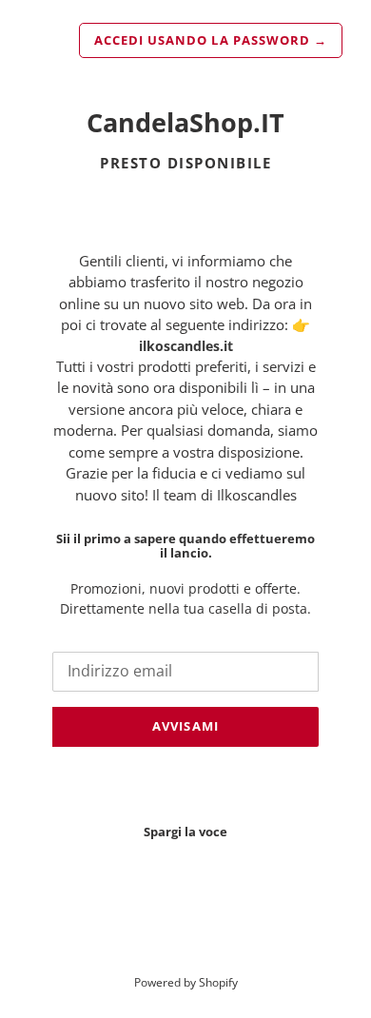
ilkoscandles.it (186, 346)
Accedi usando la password (210, 40)
